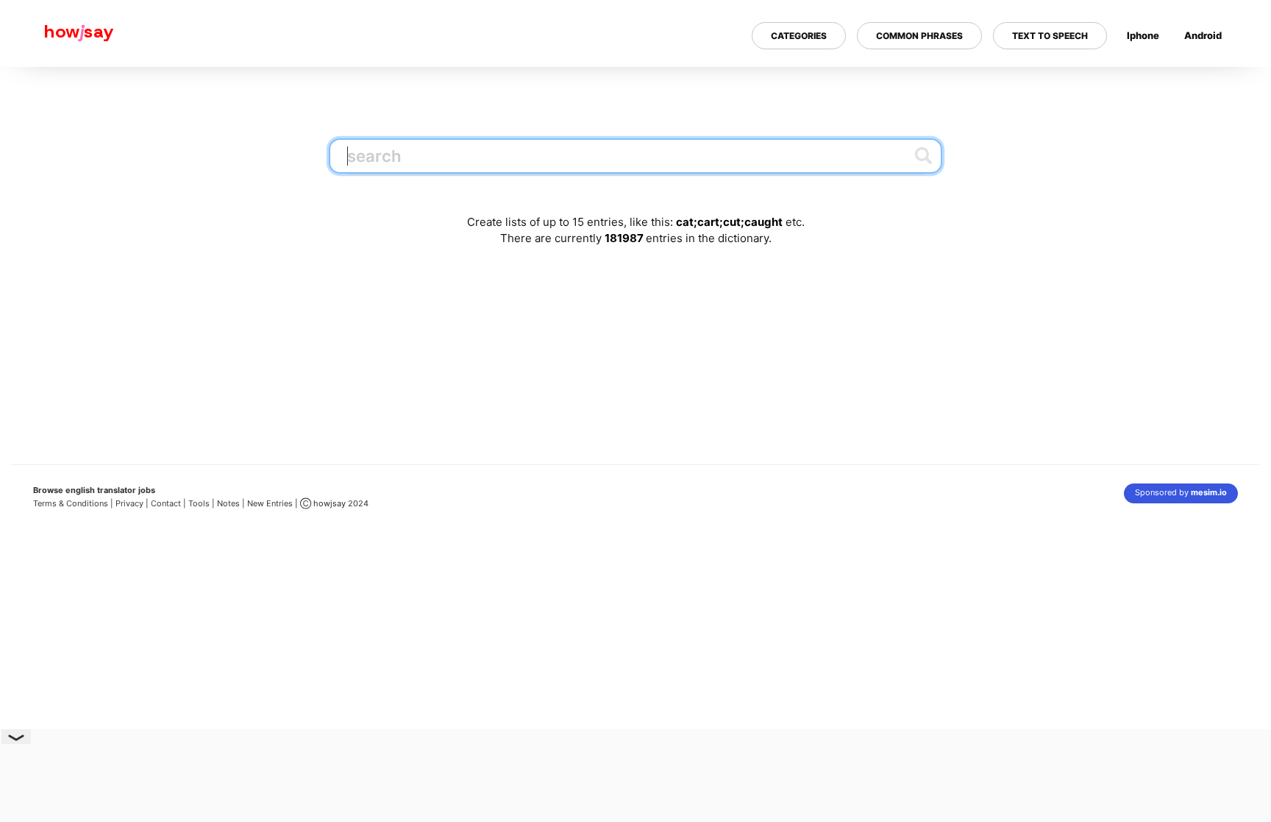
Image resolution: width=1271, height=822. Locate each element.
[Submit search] (923, 155)
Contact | (168, 503)
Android (1203, 35)
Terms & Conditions (70, 503)
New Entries (270, 503)
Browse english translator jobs (94, 490)
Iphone (1143, 35)
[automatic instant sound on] (1208, 83)
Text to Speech (1050, 35)
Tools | (201, 503)
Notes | (232, 503)
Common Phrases (919, 35)
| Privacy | (129, 503)
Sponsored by (1181, 492)
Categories (799, 35)
